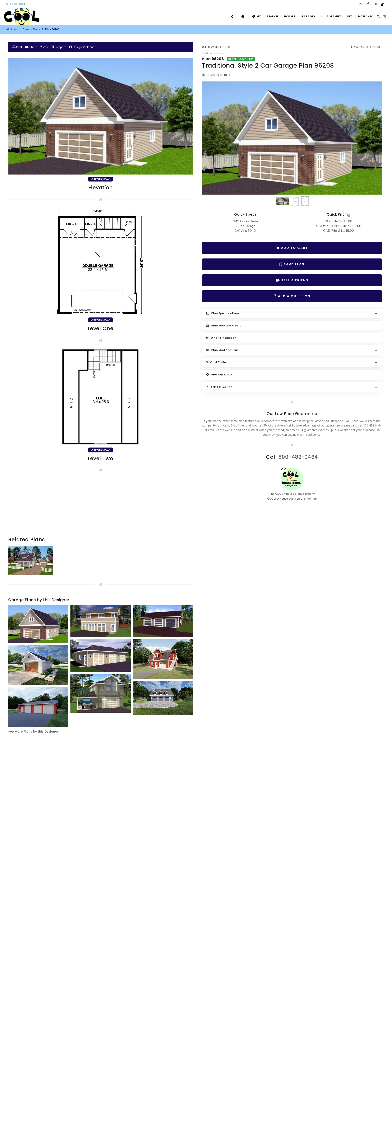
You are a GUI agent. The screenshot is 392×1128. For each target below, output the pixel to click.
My (259, 16)
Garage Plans (31, 29)
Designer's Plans (83, 47)
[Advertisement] (100, 507)
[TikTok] (382, 4)
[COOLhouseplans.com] (21, 16)
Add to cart (294, 247)
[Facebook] (368, 4)
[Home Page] (243, 16)
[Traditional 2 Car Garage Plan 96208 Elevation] (292, 138)
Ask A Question (293, 296)
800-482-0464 (16, 4)
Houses (289, 16)
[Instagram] (375, 4)
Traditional (209, 53)
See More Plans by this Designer (33, 731)
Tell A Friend (294, 280)
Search (272, 16)
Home (13, 29)
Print (18, 47)
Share (33, 47)
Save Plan (293, 264)
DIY (349, 16)
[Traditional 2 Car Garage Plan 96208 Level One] (100, 261)
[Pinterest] (360, 4)
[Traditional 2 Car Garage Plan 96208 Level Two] (100, 397)
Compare (60, 47)
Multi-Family (331, 16)
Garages (308, 16)
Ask (45, 47)
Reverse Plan (102, 178)
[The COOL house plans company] (292, 479)
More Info (365, 16)
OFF (229, 47)
